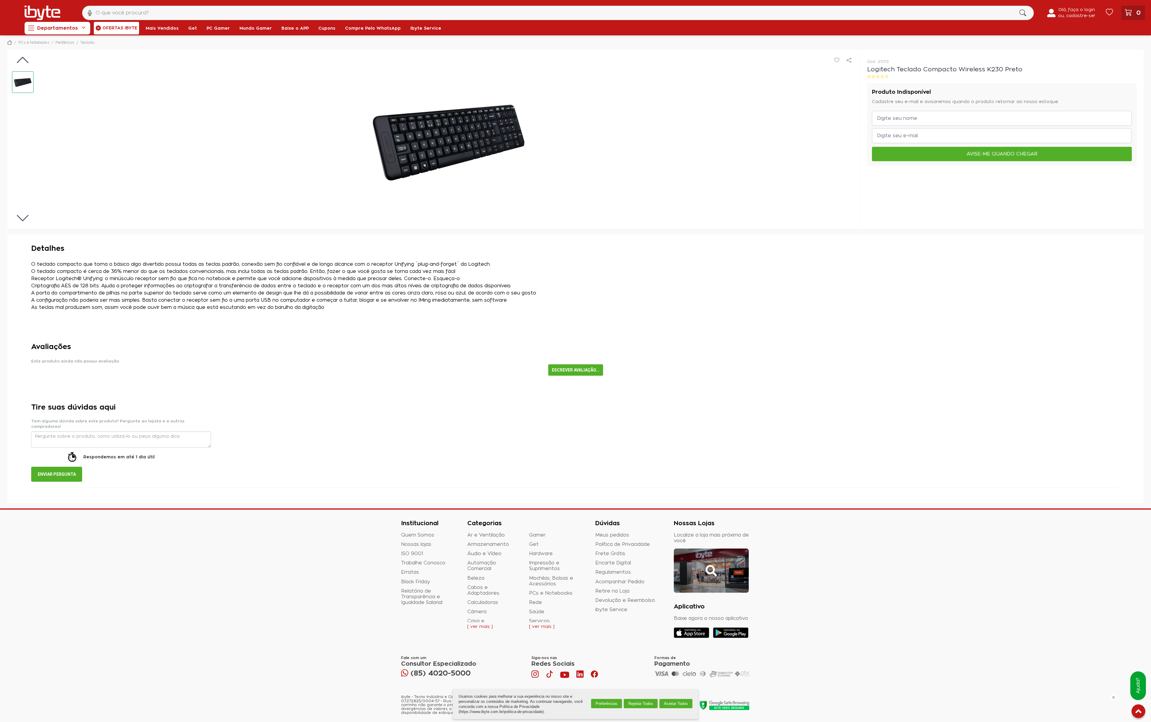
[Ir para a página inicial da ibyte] (42, 12)
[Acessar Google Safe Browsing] (724, 705)
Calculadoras (482, 602)
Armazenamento (488, 544)
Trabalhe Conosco (423, 563)
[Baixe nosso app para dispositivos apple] (691, 632)
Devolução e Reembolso (625, 600)
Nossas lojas (416, 544)
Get (534, 544)
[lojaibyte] (9, 42)
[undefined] (449, 139)
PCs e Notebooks (551, 593)
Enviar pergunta (57, 474)
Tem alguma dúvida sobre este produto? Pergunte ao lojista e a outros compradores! (107, 424)
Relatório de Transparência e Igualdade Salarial (421, 597)
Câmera (476, 611)
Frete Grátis (610, 553)
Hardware (541, 553)
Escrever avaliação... (575, 370)
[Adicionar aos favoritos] (837, 61)
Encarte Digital (613, 563)
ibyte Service (611, 609)
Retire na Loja (612, 591)
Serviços (539, 621)
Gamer (537, 535)
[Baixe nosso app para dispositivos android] (730, 632)
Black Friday (415, 581)
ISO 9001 (412, 553)
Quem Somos (417, 535)
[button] (23, 82)
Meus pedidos (612, 535)
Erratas (410, 572)
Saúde (536, 611)
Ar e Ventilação (486, 535)
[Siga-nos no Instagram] (535, 675)
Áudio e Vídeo (484, 553)
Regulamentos (613, 572)
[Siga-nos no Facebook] (594, 675)
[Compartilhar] (849, 61)
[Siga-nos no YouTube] (564, 675)
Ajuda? (1138, 686)
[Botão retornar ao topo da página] (1138, 712)
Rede (535, 602)
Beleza (475, 578)
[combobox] (558, 13)
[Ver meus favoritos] (1109, 13)
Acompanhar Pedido (619, 581)
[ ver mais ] (480, 627)
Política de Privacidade (622, 544)
